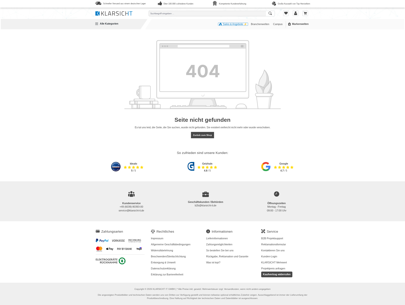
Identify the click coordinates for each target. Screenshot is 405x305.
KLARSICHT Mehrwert (274, 262)
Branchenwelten (260, 24)
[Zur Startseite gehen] (114, 13)
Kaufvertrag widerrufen (277, 274)
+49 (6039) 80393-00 (131, 206)
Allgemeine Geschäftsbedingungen (170, 244)
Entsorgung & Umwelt (163, 262)
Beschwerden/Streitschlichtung (168, 256)
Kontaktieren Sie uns (273, 250)
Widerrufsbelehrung (162, 250)
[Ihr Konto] (295, 13)
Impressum (157, 238)
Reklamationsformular (273, 244)
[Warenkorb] (305, 13)
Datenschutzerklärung (163, 268)
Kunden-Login (269, 256)
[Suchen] (270, 13)
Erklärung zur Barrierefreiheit (167, 274)
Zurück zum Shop (202, 135)
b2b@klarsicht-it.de (205, 205)
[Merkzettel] (286, 13)
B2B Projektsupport (272, 238)
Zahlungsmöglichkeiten (219, 244)
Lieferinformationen (217, 238)
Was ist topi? (213, 262)
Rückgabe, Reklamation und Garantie (227, 256)
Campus (278, 24)
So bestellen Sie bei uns (220, 250)
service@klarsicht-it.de (131, 210)
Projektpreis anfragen (273, 268)
